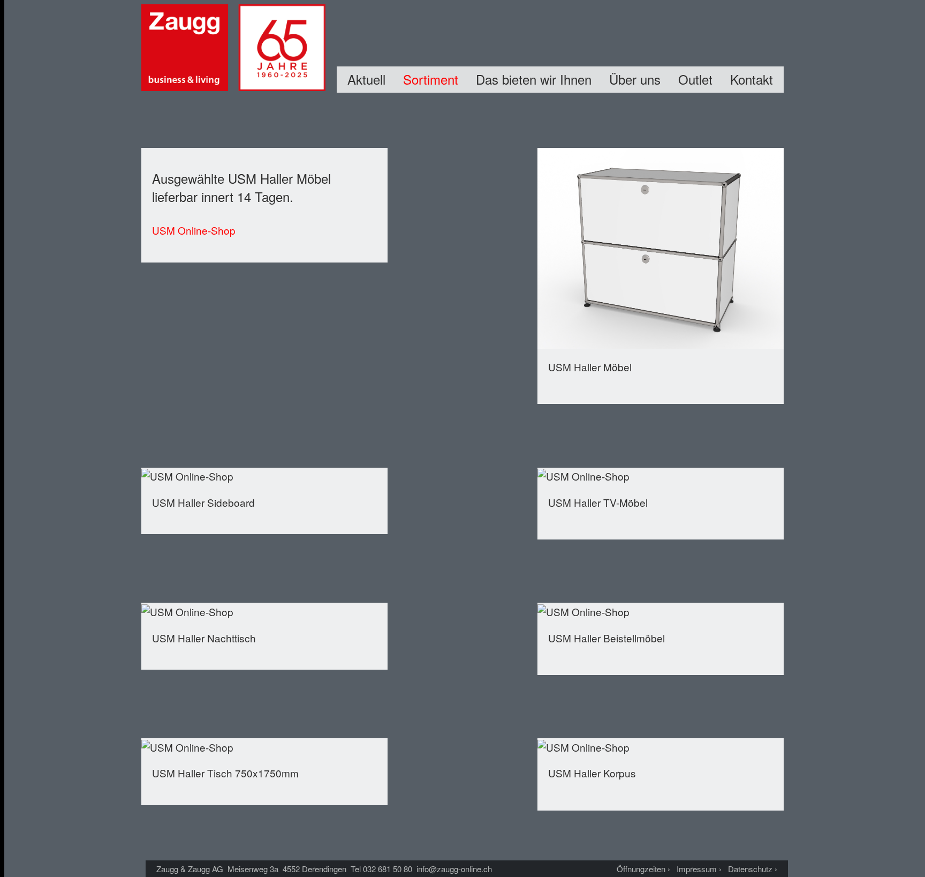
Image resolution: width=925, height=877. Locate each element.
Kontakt (751, 79)
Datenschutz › (752, 868)
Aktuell (366, 79)
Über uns (635, 79)
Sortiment (430, 79)
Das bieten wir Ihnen (534, 79)
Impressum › (699, 868)
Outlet (695, 79)
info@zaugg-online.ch (454, 868)
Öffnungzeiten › (643, 868)
